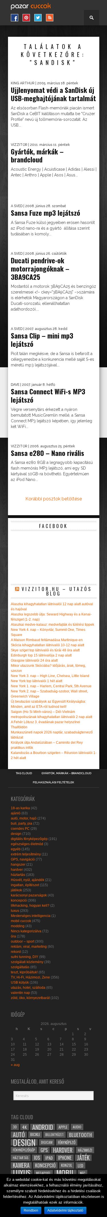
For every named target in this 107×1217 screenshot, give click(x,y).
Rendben (31, 1210)
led (80, 1165)
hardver (17, 870)
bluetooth (80, 1135)
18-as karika (20, 808)
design (16, 834)
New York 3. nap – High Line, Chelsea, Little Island (50, 676)
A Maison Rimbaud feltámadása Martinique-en (47, 640)
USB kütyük (20, 982)
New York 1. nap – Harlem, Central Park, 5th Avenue (51, 686)
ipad (49, 1158)
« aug (15, 1065)
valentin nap (20, 993)
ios (37, 1158)
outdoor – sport (22, 941)
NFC (82, 1173)
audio (77, 1126)
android (42, 1127)
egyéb (16, 849)
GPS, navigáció (23, 859)
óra (13, 936)
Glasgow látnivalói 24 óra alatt (34, 660)
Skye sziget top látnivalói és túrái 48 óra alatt (45, 650)
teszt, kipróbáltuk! (24, 972)
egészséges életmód (27, 844)
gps (44, 1150)
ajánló (16, 813)
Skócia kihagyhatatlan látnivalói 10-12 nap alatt (47, 645)
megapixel (43, 1173)
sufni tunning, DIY (24, 957)
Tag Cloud (24, 773)
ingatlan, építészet (25, 885)
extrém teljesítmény (26, 854)
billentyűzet (54, 1134)
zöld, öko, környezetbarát (30, 998)
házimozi (85, 1150)
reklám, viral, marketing (29, 947)
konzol (66, 1165)
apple (62, 1127)
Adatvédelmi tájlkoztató (65, 1210)
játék (83, 1158)
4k (24, 1127)
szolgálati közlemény (27, 962)
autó (19, 1135)
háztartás (18, 875)
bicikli (35, 1134)
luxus (15, 911)
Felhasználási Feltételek (53, 782)
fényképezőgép (24, 1150)
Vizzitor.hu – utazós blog (57, 591)
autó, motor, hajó (24, 818)
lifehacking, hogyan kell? (30, 906)
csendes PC (20, 829)
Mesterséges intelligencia (31, 916)
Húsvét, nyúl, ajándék (27, 880)
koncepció (19, 900)
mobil (65, 1173)
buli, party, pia (21, 823)
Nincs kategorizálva (26, 931)
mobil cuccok (21, 921)
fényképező (66, 1142)
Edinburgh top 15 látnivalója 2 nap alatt (41, 655)
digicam (47, 1142)
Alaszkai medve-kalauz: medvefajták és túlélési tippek (52, 625)
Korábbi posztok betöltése (53, 499)
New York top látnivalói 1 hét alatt (36, 681)
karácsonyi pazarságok (29, 895)
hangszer (18, 865)
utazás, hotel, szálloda (28, 988)
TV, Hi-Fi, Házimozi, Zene (30, 977)
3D (15, 1126)
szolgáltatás (20, 967)
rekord (16, 952)
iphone (65, 1158)
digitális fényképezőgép (29, 839)
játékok (16, 890)
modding (18, 926)
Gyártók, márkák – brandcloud (66, 773)
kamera (21, 1165)
